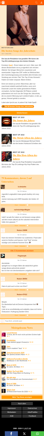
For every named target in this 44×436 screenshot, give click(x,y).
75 (33, 373)
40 (32, 342)
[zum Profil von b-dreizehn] (3, 187)
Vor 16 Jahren (22, 191)
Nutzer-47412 (22, 294)
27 (36, 379)
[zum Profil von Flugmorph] (3, 256)
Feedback (32, 416)
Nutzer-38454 (22, 279)
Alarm (16, 205)
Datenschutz (32, 408)
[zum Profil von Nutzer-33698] (3, 230)
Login (41, 2)
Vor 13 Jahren (22, 260)
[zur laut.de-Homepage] (2, 2)
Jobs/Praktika (32, 412)
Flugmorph (22, 256)
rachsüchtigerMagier (22, 210)
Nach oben (22, 403)
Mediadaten (11, 412)
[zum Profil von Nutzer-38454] (3, 279)
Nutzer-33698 (22, 230)
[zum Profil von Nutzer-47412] (3, 295)
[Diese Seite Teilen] (11, 433)
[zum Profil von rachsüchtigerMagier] (3, 210)
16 (31, 391)
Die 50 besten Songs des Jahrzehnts (19, 106)
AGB (11, 416)
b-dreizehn (22, 187)
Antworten (22, 205)
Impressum (12, 408)
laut (10, 65)
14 (26, 348)
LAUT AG (27, 428)
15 (28, 354)
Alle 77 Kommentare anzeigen (22, 250)
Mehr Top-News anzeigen (22, 397)
